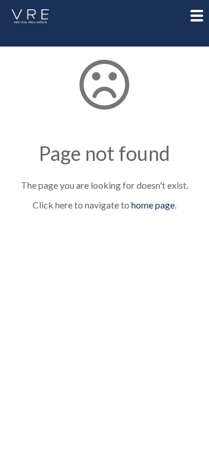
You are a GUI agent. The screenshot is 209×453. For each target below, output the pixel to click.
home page (153, 204)
